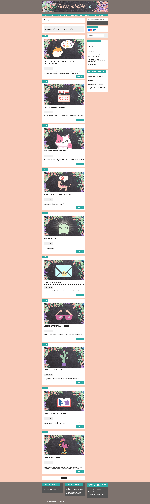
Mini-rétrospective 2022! (54, 107)
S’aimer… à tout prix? (53, 370)
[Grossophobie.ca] (75, 6)
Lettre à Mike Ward (52, 282)
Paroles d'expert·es (93, 59)
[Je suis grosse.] (64, 235)
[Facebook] (88, 30)
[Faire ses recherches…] (64, 454)
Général (90, 51)
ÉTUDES (65, 15)
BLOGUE (46, 15)
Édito (89, 46)
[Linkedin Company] (94, 30)
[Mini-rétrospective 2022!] (64, 104)
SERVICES (87, 15)
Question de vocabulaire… (55, 414)
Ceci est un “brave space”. (55, 151)
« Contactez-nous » (98, 489)
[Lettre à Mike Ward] (64, 279)
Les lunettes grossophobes (56, 326)
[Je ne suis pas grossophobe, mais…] (64, 191)
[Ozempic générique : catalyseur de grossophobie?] (64, 58)
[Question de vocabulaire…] (64, 410)
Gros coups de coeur (93, 54)
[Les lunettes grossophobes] (64, 323)
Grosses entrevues (92, 56)
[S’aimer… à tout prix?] (64, 366)
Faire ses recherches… (53, 457)
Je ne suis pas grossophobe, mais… (58, 195)
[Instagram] (91, 30)
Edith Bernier (49, 68)
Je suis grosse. (50, 238)
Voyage (90, 66)
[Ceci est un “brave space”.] (64, 148)
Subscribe (97, 23)
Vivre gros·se (91, 64)
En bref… (90, 49)
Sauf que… (90, 61)
